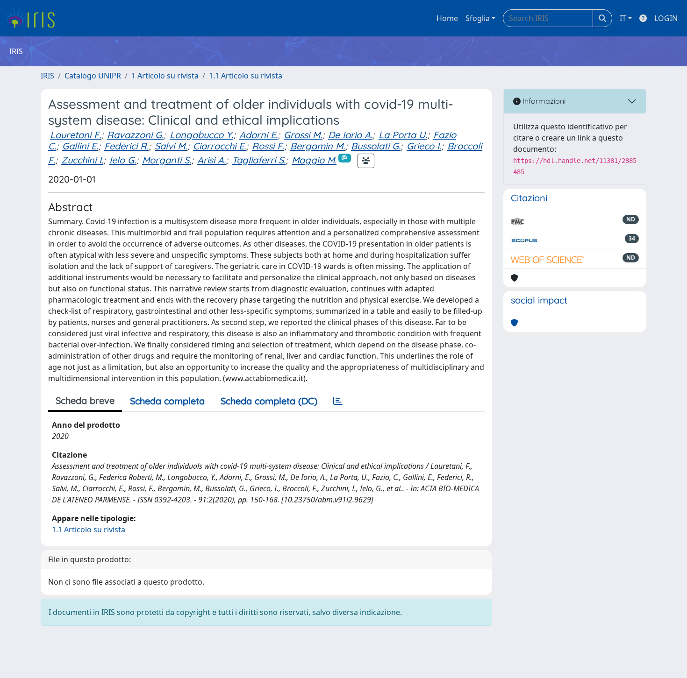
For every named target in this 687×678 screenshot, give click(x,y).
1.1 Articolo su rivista (245, 76)
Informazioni (543, 101)
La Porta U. (403, 135)
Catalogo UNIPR (92, 76)
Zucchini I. (82, 160)
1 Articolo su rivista (165, 76)
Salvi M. (171, 146)
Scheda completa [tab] (167, 401)
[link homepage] (34, 18)
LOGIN (666, 18)
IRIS (47, 76)
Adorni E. (258, 135)
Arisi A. (211, 160)
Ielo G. (122, 160)
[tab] (338, 401)
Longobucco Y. (201, 135)
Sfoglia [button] (477, 18)
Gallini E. (80, 146)
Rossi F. (268, 146)
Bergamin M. (317, 146)
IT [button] (623, 18)
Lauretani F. (75, 135)
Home (447, 18)
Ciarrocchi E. (219, 146)
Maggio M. (314, 160)
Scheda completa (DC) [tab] (269, 401)
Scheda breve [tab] (85, 400)
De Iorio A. (350, 135)
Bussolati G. (376, 146)
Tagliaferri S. (259, 160)
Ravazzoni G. (135, 135)
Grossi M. (303, 135)
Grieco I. (424, 146)
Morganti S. (166, 160)
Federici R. (126, 146)
